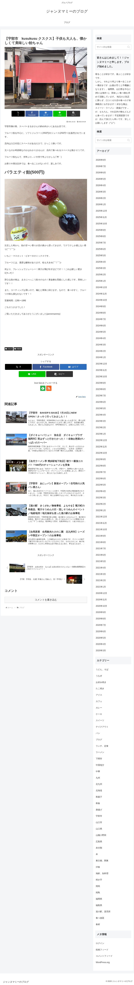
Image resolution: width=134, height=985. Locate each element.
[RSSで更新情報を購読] (48, 388)
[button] (73, 114)
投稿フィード (102, 950)
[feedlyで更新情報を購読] (42, 388)
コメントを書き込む (46, 599)
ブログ (9, 349)
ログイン (100, 943)
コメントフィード (104, 956)
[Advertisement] (46, 330)
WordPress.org (103, 962)
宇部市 (18, 349)
